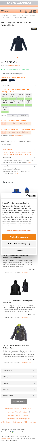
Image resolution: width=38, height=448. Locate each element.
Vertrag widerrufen (19, 401)
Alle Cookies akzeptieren (19, 237)
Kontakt (25, 415)
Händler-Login (26, 408)
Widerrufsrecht (6, 422)
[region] (19, 45)
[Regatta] (34, 28)
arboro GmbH (18, 432)
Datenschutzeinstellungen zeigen (19, 230)
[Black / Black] (4, 80)
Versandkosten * (26, 272)
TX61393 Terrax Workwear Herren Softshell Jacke (16, 347)
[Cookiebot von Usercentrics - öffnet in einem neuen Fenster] (27, 195)
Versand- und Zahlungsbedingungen (18, 418)
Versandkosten (6, 438)
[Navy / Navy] (12, 80)
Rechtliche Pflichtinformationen (18, 412)
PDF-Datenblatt (6, 144)
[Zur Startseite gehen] (19, 3)
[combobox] (17, 14)
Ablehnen (19, 250)
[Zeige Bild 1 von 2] (17, 57)
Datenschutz (17, 422)
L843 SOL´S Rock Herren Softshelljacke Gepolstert (18, 302)
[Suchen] (34, 14)
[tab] (19, 152)
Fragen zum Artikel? (25, 141)
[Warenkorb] (35, 11)
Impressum (33, 422)
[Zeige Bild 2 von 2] (20, 57)
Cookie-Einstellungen (12, 408)
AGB (25, 422)
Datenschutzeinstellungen (17, 244)
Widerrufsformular (14, 415)
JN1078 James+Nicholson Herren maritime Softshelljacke (15, 257)
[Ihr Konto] (26, 11)
